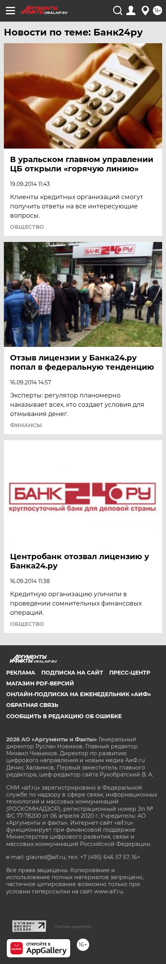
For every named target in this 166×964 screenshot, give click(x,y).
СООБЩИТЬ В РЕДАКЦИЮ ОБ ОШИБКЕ (64, 716)
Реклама (20, 672)
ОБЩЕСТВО (27, 227)
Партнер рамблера (72, 926)
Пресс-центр (129, 672)
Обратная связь (32, 705)
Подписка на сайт (72, 672)
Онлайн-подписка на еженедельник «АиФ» (78, 694)
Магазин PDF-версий (40, 683)
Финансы (26, 425)
